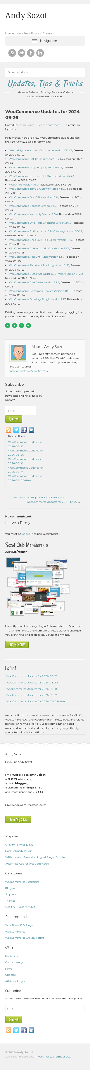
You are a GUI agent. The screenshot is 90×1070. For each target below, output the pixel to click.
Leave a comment (49, 125)
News (8, 968)
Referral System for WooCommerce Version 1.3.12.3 (40, 150)
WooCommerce (15, 931)
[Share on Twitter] (7, 325)
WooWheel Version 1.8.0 (24, 184)
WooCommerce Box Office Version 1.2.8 (33, 197)
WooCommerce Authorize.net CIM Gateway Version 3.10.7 (45, 231)
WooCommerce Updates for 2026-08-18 (31, 688)
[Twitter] (16, 430)
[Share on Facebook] (14, 325)
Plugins (10, 888)
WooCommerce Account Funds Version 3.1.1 (36, 256)
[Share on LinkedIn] (28, 325)
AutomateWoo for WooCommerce (27, 863)
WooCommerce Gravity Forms (24, 937)
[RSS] (12, 53)
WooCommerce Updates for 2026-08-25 (31, 676)
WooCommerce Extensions (22, 881)
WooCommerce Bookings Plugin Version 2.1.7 (37, 299)
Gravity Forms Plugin (19, 844)
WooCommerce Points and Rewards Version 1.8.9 (39, 290)
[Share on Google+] (21, 325)
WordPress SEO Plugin (19, 925)
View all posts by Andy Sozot (29, 371)
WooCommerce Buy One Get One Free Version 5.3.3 (41, 176)
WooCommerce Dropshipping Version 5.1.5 (35, 167)
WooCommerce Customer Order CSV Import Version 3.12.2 (46, 273)
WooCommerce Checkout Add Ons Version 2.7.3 (39, 248)
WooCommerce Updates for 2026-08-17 (31, 695)
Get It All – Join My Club (20, 906)
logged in (27, 533)
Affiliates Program (16, 981)
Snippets (10, 894)
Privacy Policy (43, 1056)
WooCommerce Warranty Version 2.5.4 (33, 214)
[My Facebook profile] (31, 53)
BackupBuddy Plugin (19, 850)
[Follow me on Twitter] (21, 53)
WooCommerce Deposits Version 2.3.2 (32, 205)
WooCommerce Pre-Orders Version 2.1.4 (34, 282)
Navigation (48, 41)
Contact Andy (14, 962)
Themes (10, 900)
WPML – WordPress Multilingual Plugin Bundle (35, 857)
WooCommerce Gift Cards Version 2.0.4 (34, 158)
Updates (10, 129)
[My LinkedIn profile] (40, 53)
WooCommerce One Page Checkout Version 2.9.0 (40, 222)
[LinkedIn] (31, 430)
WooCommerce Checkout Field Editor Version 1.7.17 (40, 239)
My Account (13, 956)
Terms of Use (62, 1056)
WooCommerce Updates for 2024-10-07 (53, 501)
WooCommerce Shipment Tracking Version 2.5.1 (39, 265)
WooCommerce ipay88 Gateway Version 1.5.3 (37, 188)
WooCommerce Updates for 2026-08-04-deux (35, 701)
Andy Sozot (26, 16)
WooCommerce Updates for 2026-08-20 (32, 682)
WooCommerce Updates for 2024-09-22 (36, 497)
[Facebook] (24, 430)
